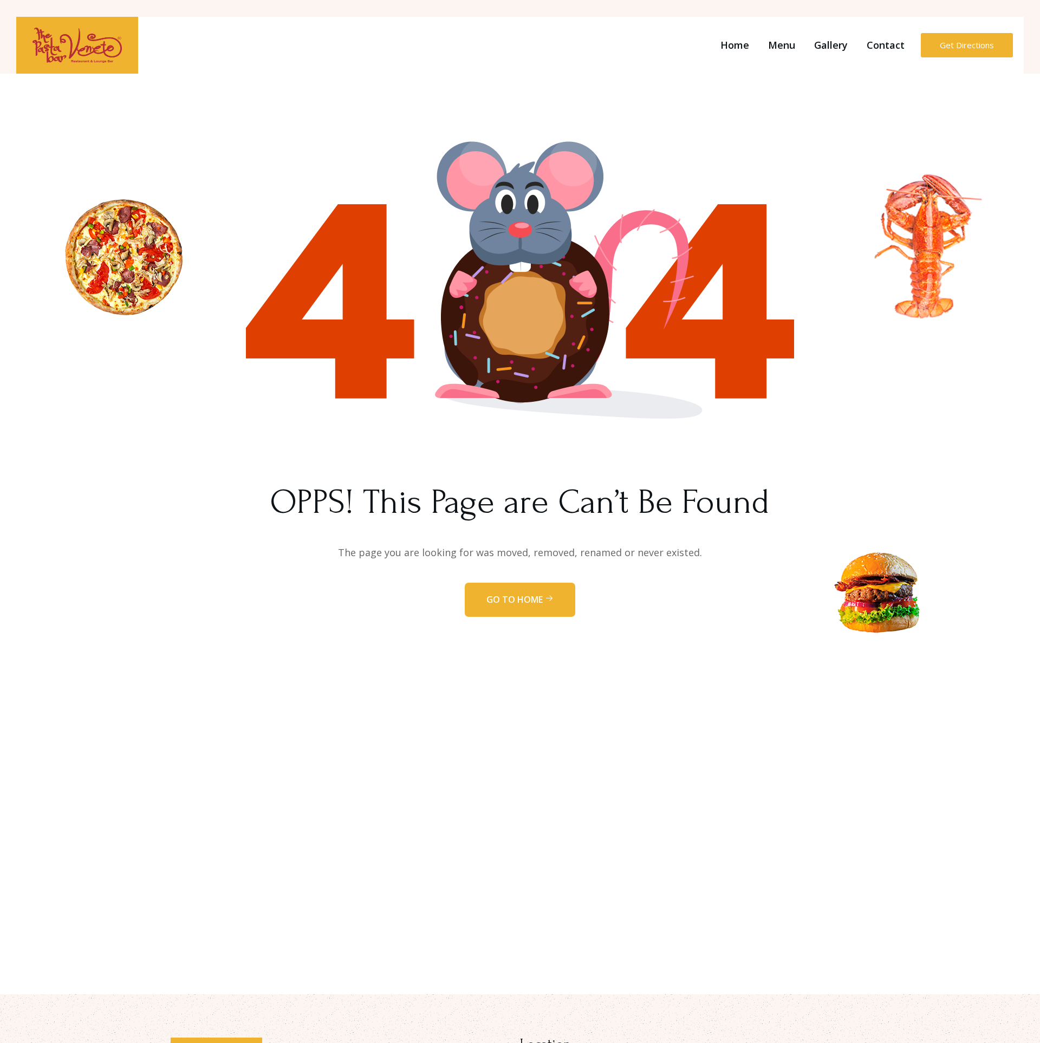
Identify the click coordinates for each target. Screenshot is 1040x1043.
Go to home (515, 599)
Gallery (831, 44)
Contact (886, 44)
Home (734, 44)
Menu (781, 44)
